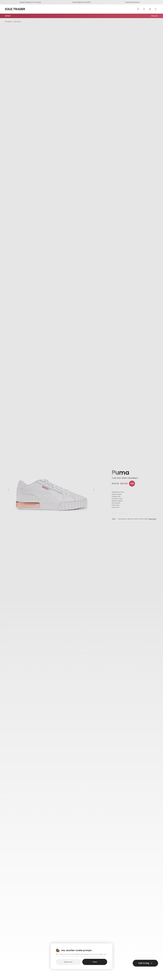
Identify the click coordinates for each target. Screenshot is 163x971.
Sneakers (17, 22)
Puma (120, 472)
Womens (8, 22)
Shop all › (154, 16)
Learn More (152, 519)
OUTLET (8, 16)
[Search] (138, 9)
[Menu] (155, 9)
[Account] (144, 9)
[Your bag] (149, 9)
